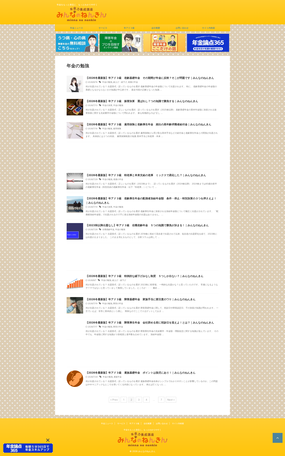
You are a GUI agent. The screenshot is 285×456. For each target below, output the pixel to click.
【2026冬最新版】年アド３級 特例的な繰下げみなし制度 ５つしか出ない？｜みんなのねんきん (144, 276)
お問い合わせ (182, 28)
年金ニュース (76, 28)
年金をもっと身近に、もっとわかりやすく (142, 429)
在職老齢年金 (108, 229)
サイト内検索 (208, 28)
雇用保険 (117, 128)
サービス (103, 28)
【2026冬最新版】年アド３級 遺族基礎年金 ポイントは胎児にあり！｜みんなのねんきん (140, 372)
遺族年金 (118, 377)
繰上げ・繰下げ (120, 82)
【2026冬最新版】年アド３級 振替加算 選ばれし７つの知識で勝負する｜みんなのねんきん (142, 101)
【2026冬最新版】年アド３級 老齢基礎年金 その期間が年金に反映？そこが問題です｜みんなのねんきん (150, 77)
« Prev (114, 399)
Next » (171, 399)
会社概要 (155, 28)
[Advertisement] (142, 156)
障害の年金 (118, 303)
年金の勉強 (107, 82)
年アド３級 (129, 28)
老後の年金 (133, 82)
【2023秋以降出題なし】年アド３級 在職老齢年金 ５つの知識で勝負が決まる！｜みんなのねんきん (147, 225)
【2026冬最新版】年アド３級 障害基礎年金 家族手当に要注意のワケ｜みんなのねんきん (140, 299)
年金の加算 (107, 105)
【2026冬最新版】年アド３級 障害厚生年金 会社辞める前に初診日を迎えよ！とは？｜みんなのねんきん (150, 322)
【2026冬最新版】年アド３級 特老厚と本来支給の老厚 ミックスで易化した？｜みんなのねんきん (146, 175)
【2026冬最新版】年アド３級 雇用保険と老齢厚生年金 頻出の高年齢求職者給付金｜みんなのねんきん (148, 124)
